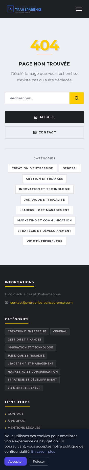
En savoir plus (43, 451)
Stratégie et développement (44, 231)
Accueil (47, 117)
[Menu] (79, 9)
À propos (16, 421)
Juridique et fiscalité (44, 199)
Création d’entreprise (32, 168)
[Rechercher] (76, 98)
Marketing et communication (44, 220)
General (70, 168)
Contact (47, 132)
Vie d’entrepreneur (44, 241)
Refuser (39, 461)
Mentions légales (24, 427)
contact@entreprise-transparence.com (41, 302)
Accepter (15, 461)
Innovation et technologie (44, 189)
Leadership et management (44, 210)
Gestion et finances (44, 178)
